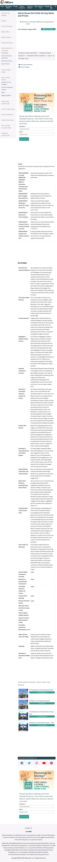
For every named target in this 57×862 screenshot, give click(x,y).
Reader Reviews (7, 42)
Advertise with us (21, 835)
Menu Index (5, 32)
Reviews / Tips (40, 7)
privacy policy (20, 837)
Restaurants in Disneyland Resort (28, 23)
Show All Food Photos (26, 64)
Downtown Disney (6, 61)
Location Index (6, 26)
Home (2, 6)
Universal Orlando (30, 7)
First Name (22, 126)
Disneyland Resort (27, 53)
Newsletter (48, 6)
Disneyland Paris (7, 120)
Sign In (51, 8)
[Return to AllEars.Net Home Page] (11, 4)
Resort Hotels (5, 64)
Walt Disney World (8, 7)
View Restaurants (42, 692)
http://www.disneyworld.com (39, 854)
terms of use (32, 837)
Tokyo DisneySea (7, 114)
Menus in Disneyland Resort (46, 22)
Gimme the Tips (24, 139)
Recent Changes (24, 67)
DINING (3, 21)
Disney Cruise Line (22, 7)
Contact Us (28, 828)
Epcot (3, 92)
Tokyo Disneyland (8, 109)
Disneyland (16, 6)
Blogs (36, 6)
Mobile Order (6, 37)
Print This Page (49, 29)
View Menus (42, 703)
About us (11, 835)
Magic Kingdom (6, 95)
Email (21, 131)
